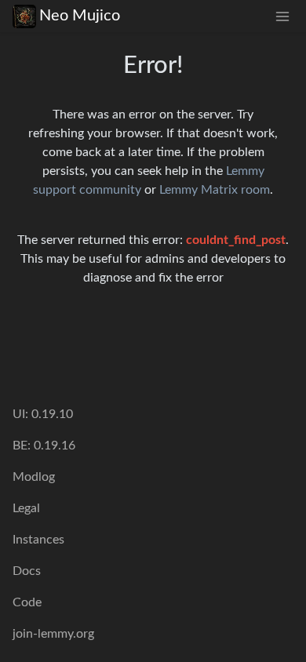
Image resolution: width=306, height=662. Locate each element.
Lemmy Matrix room (214, 190)
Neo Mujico (79, 16)
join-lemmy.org (53, 633)
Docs (27, 571)
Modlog (34, 477)
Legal (26, 508)
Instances (38, 539)
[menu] (282, 16)
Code (27, 602)
